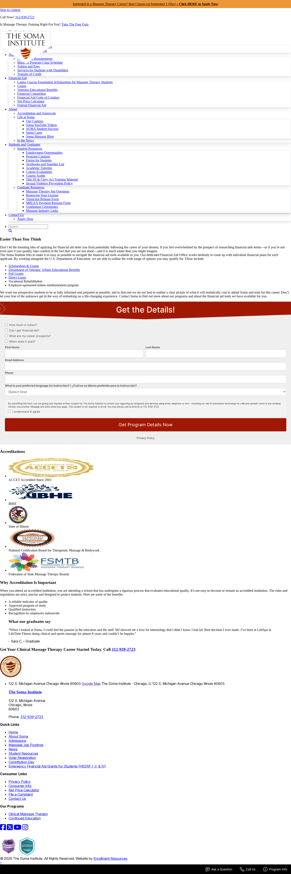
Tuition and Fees (28, 66)
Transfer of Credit (29, 74)
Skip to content (10, 10)
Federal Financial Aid (31, 105)
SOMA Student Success (42, 129)
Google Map (91, 683)
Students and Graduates (24, 144)
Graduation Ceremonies (42, 207)
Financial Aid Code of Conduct (38, 97)
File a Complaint (21, 794)
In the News (25, 140)
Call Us (250, 869)
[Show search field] (10, 231)
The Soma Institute (25, 692)
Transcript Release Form (42, 199)
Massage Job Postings (26, 745)
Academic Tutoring (39, 168)
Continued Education (25, 818)
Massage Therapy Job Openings (47, 191)
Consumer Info (20, 786)
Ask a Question (221, 869)
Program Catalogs (38, 156)
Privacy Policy (20, 781)
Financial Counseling (31, 93)
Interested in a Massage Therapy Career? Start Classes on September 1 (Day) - (145, 4)
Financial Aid (18, 78)
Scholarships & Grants (24, 266)
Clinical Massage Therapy (28, 814)
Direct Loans (17, 277)
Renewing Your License (42, 195)
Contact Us (16, 215)
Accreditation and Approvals (36, 113)
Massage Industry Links (42, 210)
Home (13, 732)
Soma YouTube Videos (41, 125)
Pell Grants (16, 273)
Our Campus (34, 121)
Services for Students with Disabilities (42, 70)
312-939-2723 (24, 17)
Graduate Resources (30, 187)
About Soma (18, 736)
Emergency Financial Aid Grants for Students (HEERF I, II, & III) (57, 766)
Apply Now (25, 219)
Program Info (278, 869)
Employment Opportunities (44, 152)
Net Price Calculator (31, 101)
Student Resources (29, 148)
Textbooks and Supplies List (45, 164)
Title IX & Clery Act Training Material (52, 179)
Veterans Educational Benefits (37, 90)
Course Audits (35, 175)
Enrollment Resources (110, 858)
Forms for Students (39, 160)
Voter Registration (22, 758)
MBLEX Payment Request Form (48, 203)
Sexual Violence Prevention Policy (49, 183)
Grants (21, 86)
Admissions (17, 741)
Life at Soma (26, 117)
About (13, 109)
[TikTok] (31, 828)
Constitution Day (21, 762)
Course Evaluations (39, 172)
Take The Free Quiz (75, 24)
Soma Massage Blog (40, 136)
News (13, 749)
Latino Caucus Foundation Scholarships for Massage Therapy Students (65, 82)
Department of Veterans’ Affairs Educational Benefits (44, 270)
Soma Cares (34, 132)
